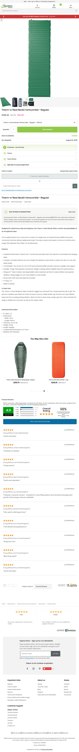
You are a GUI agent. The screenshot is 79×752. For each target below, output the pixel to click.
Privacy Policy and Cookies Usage (19, 697)
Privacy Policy (29, 658)
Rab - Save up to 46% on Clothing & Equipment (39, 1)
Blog (39, 689)
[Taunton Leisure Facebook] (27, 668)
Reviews (40, 692)
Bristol (66, 689)
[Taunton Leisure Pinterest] (39, 668)
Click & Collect (12, 687)
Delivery (10, 684)
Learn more (71, 211)
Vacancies (67, 695)
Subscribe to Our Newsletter (47, 695)
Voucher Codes (43, 687)
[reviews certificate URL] (66, 630)
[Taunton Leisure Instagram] (33, 668)
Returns (10, 692)
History (40, 684)
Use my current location (40, 176)
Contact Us (11, 725)
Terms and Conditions (15, 695)
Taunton (66, 684)
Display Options (27, 586)
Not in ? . (17, 190)
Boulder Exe (67, 692)
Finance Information (14, 689)
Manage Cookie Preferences (17, 700)
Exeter (66, 687)
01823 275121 (13, 710)
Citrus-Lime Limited (46, 749)
